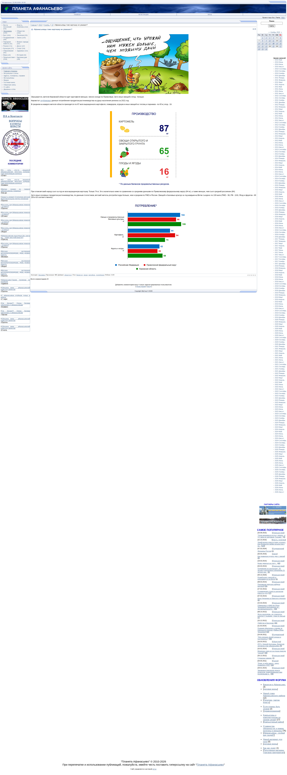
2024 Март (279, 427)
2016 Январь (280, 212)
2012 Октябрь (280, 125)
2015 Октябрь (280, 205)
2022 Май (278, 382)
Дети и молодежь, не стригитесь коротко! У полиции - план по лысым (271, 615)
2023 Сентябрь (280, 414)
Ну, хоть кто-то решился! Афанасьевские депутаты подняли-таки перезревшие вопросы (15, 171)
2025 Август (279, 465)
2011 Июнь (279, 89)
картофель (91, 275)
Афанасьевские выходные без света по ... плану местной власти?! (15, 236)
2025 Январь (280, 449)
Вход (210, 14)
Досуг (19, 46)
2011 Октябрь (280, 98)
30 (266, 49)
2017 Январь (280, 239)
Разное (6, 46)
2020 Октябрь (280, 340)
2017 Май (278, 248)
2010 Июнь (279, 62)
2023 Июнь (279, 407)
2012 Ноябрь (280, 127)
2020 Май (278, 328)
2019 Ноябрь (280, 315)
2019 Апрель (279, 299)
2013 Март (279, 136)
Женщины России (264, 551)
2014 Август (279, 174)
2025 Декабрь (280, 474)
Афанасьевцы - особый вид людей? (274, 734)
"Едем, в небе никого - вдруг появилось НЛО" (268, 664)
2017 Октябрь (280, 259)
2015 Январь (280, 185)
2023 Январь (280, 400)
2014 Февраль (280, 161)
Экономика (7, 31)
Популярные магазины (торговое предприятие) (273, 751)
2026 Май (278, 485)
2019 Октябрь (280, 313)
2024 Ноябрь (280, 445)
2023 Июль (279, 409)
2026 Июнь (279, 487)
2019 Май (278, 302)
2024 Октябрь (280, 443)
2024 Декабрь (280, 447)
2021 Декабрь (280, 371)
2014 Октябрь (280, 178)
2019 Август (279, 308)
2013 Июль (279, 145)
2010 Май (278, 60)
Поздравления (8, 38)
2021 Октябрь (280, 366)
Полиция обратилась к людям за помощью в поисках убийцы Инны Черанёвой (271, 630)
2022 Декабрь (280, 398)
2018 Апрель (279, 272)
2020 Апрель (279, 326)
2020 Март (279, 324)
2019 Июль (279, 306)
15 (263, 43)
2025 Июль (279, 463)
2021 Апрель (279, 353)
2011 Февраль (280, 80)
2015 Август (279, 201)
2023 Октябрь (280, 416)
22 (263, 46)
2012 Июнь (279, 116)
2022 (40, 25)
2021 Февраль (280, 349)
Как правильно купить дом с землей (271, 556)
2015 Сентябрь (280, 203)
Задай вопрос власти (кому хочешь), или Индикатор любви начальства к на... (272, 544)
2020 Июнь (279, 331)
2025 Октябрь (280, 469)
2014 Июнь (279, 169)
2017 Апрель (279, 246)
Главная (77, 14)
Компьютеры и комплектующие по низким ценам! (271, 717)
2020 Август (279, 335)
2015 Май (278, 194)
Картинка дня (22, 57)
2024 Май (278, 431)
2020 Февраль (280, 322)
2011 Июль (279, 91)
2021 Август (279, 362)
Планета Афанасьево (210, 764)
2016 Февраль (280, 214)
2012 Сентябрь (280, 122)
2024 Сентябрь (280, 440)
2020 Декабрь (280, 344)
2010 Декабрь (280, 75)
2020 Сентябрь (280, 337)
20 (280, 43)
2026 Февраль (280, 478)
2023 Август (279, 411)
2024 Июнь (279, 434)
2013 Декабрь (280, 156)
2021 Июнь (279, 358)
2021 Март (279, 351)
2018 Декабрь (280, 290)
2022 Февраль (280, 375)
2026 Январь (280, 476)
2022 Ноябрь (280, 396)
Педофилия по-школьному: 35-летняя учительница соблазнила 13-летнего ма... (271, 570)
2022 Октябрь (280, 393)
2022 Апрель (279, 380)
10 (270, 40)
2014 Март (279, 163)
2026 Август (279, 492)
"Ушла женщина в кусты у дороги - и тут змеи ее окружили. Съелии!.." (271, 536)
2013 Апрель (279, 138)
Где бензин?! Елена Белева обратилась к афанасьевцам (15, 304)
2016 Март (279, 216)
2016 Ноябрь (280, 234)
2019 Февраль (280, 295)
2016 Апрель (279, 219)
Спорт (19, 48)
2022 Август (279, 389)
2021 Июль (279, 360)
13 (280, 40)
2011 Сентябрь (280, 96)
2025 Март (279, 454)
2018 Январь (280, 266)
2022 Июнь (279, 384)
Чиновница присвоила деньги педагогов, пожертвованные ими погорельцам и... (270, 672)
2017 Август (279, 255)
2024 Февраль (280, 425)
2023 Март (279, 405)
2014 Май (278, 167)
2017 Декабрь (280, 264)
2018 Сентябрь (280, 284)
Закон (19, 38)
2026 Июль (279, 490)
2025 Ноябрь (280, 472)
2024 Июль (279, 436)
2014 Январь (280, 158)
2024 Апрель (279, 429)
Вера (5, 55)
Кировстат (79, 275)
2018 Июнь (279, 277)
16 (266, 43)
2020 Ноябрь (280, 342)
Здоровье (20, 51)
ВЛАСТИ (15, 126)
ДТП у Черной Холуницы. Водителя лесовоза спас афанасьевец (271, 645)
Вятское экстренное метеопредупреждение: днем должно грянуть (15, 253)
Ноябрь (47, 25)
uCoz (155, 769)
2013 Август (279, 147)
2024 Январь (280, 422)
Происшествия (9, 57)
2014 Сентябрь (280, 176)
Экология (20, 35)
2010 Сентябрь (280, 69)
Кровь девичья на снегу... (267, 563)
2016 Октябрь (280, 232)
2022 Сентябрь (280, 391)
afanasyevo (68, 275)
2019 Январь (280, 293)
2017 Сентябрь (280, 257)
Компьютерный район (273, 722)
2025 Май (278, 458)
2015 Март (279, 190)
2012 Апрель (279, 111)
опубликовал (45, 101)
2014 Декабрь (280, 183)
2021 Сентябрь (280, 364)
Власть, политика (20, 26)
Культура (6, 48)
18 (52, 25)
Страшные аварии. (265, 658)
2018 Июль (279, 279)
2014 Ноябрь (280, 181)
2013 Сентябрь (280, 149)
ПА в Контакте (12, 116)
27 (280, 46)
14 (259, 43)
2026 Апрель (279, 483)
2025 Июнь (279, 461)
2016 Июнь (279, 223)
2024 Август (279, 438)
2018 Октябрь (280, 286)
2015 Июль (279, 199)
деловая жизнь (270, 689)
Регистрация (143, 14)
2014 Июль (279, 172)
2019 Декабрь (280, 317)
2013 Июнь (279, 143)
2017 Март (279, 243)
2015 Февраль (280, 187)
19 (277, 43)
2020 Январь (280, 319)
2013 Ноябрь (280, 154)
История (20, 55)
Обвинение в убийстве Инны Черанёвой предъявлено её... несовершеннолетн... (269, 607)
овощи (86, 275)
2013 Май (278, 140)
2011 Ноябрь (279, 100)
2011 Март (279, 82)
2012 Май (278, 113)
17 (270, 43)
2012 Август (279, 120)
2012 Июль (279, 118)
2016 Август (279, 228)
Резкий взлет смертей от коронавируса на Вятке (267, 578)
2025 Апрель (279, 456)
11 (273, 40)
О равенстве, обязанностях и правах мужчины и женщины (273, 728)
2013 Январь (280, 131)
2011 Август (279, 93)
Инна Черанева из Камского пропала (272, 598)
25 (273, 46)
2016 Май (278, 221)
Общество (21, 31)
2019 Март (279, 297)
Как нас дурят (269, 748)
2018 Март (279, 270)
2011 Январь (279, 78)
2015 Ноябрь (280, 208)
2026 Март (279, 481)
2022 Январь (280, 373)
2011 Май (278, 87)
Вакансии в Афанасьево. (274, 684)
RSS (283, 17)
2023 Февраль (280, 402)
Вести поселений (7, 26)
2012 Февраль (280, 107)
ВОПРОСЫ (15, 121)
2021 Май (278, 355)
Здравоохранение (272, 711)
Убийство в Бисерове (266, 623)
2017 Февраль (280, 241)
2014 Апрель (279, 165)
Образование (8, 51)
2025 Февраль (280, 452)
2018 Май (278, 275)
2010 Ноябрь (280, 73)
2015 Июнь (279, 196)
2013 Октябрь (280, 152)
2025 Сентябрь (280, 467)
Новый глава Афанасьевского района (274, 694)
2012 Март (279, 109)
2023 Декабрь (280, 420)
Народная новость (7, 42)
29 (263, 49)
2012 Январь (280, 105)
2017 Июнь (279, 250)
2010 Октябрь (280, 71)
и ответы (15, 123)
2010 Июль (279, 64)
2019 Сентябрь (280, 311)
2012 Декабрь (280, 129)
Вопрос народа (22, 42)
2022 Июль (279, 387)
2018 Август (279, 281)
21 (259, 46)
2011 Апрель (279, 84)
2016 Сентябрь (280, 230)
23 (266, 46)
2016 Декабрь (280, 237)
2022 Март (279, 378)
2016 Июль (279, 225)
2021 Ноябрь (280, 369)
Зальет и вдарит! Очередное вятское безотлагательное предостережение (15, 198)
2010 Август (279, 66)
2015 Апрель (279, 192)
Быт (4, 35)
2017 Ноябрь (280, 261)
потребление (100, 275)
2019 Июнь (279, 304)
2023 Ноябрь (280, 418)
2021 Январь (280, 346)
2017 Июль (279, 252)
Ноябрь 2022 (275, 32)
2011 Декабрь (280, 102)
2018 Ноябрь (280, 288)
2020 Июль (279, 333)
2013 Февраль (280, 134)
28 (259, 49)
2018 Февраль (280, 268)
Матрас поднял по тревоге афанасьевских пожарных (15, 190)
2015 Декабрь (280, 210)
